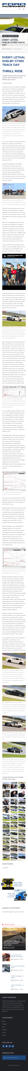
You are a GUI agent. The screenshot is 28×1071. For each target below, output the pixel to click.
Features (4, 1024)
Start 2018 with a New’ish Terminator (17, 955)
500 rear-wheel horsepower (10, 210)
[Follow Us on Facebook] (3, 1046)
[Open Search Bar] (20, 9)
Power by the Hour (7, 295)
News (3, 1021)
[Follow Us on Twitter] (6, 1046)
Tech (3, 1027)
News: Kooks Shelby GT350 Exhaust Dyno (17, 884)
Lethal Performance (19, 95)
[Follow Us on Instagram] (10, 1046)
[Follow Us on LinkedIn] (13, 1046)
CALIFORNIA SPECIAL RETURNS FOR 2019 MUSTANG (12, 943)
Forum (4, 1035)
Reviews (4, 1029)
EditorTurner (9, 49)
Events (4, 1032)
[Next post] (25, 895)
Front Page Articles (10, 36)
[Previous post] (2, 884)
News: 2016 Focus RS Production (11, 895)
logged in (11, 911)
